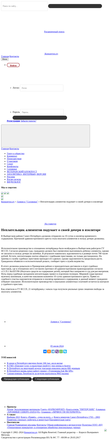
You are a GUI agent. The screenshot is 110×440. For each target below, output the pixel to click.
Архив (10, 409)
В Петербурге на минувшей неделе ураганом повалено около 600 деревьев (43, 368)
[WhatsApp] (61, 351)
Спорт (10, 164)
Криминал (12, 156)
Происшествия (14, 158)
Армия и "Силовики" (60, 321)
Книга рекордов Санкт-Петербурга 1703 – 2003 (77, 417)
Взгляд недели (14, 179)
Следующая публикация (47, 379)
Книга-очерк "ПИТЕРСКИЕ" (80, 409)
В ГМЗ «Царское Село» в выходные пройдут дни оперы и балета (38, 366)
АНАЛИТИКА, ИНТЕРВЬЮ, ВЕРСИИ (26, 174)
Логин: (16, 88)
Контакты (14, 56)
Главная (5, 56)
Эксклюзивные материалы (27, 409)
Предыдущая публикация (16, 379)
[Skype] (65, 351)
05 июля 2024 (57, 346)
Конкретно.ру (31, 432)
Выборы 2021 (13, 417)
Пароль (16, 112)
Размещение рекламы (25, 425)
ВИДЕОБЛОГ (14, 182)
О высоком (12, 161)
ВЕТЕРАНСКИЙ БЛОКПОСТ (22, 171)
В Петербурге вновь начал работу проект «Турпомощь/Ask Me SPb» (40, 371)
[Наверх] (22, 402)
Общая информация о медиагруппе (64, 425)
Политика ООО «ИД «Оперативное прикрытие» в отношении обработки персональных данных (54, 426)
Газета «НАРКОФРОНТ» (53, 409)
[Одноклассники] (49, 351)
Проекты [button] (11, 407)
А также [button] (11, 414)
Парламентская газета (59, 419)
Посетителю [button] (13, 422)
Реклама (11, 177)
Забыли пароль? (28, 121)
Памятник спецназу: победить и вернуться (28, 419)
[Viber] (57, 351)
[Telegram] (53, 351)
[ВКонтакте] (45, 351)
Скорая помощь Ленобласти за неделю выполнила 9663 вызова (38, 373)
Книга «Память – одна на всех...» (37, 417)
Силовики (12, 169)
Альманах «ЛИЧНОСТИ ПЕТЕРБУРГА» (61, 412)
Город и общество (15, 153)
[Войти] (40, 118)
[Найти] (75, 6)
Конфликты (12, 166)
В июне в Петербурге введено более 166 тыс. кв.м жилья (34, 363)
